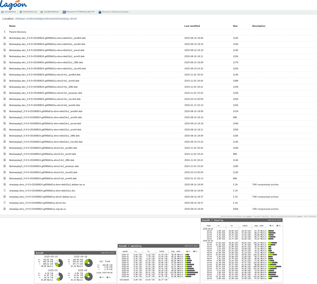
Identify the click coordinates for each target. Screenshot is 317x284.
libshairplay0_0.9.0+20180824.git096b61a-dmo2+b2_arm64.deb (43, 178)
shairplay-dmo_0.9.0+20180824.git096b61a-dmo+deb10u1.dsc (42, 190)
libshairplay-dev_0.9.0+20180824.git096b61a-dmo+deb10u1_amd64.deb (47, 38)
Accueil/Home (10, 12)
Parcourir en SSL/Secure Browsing (115, 12)
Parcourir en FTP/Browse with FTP (80, 12)
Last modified (192, 26)
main (51, 18)
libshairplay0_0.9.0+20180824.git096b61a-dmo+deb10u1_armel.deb (45, 123)
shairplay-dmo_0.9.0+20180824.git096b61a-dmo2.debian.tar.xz (42, 196)
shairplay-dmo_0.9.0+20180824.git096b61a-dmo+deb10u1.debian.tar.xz (47, 184)
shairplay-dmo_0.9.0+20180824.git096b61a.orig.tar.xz (37, 209)
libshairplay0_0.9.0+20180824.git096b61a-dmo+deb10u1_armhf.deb (45, 129)
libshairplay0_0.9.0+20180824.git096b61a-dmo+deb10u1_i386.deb (44, 135)
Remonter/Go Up (30, 12)
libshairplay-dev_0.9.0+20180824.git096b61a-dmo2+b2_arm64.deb (44, 105)
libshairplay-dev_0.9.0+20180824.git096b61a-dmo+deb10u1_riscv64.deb (47, 68)
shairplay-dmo (66, 18)
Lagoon (249, 216)
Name (12, 26)
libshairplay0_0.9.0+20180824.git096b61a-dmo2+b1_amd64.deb (43, 148)
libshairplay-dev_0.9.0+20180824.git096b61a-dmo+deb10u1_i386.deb (46, 62)
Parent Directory (17, 32)
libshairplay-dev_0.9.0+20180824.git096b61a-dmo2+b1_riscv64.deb (45, 99)
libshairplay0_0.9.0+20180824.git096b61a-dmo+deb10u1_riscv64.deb (46, 141)
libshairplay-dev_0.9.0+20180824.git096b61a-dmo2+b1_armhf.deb (44, 80)
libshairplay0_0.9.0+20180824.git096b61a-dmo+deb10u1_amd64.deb (45, 111)
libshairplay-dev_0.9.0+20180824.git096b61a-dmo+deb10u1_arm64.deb (47, 44)
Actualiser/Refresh (51, 12)
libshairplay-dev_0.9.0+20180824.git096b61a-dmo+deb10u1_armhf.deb (47, 56)
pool (44, 18)
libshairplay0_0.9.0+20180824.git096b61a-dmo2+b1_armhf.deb (42, 154)
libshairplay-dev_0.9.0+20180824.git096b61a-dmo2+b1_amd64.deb (44, 74)
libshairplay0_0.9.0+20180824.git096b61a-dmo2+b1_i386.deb (41, 160)
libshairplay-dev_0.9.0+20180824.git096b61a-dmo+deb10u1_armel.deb (46, 50)
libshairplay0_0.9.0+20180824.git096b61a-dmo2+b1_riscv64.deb (43, 172)
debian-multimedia (28, 18)
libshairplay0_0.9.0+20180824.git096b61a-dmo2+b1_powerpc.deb (44, 166)
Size (235, 26)
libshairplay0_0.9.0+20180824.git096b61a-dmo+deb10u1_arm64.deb (45, 117)
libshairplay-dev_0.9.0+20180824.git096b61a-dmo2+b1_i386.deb (43, 86)
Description (258, 26)
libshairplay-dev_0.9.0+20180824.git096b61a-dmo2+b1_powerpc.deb (45, 93)
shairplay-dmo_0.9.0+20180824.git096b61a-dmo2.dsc (37, 202)
